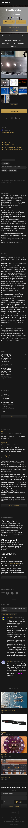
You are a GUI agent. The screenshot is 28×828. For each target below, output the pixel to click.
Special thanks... (5, 443)
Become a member (5, 788)
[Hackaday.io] (7, 2)
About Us (8, 816)
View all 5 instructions (14, 578)
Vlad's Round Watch (7, 755)
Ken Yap (9, 661)
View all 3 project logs (14, 505)
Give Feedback (5, 817)
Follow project (9, 22)
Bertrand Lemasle (8, 734)
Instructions (21, 43)
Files (20, 40)
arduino (4, 170)
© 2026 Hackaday (14, 824)
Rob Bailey (15, 17)
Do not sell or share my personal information (14, 821)
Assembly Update (6, 456)
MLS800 (3, 732)
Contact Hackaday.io (17, 816)
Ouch (2, 431)
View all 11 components (14, 417)
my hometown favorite (14, 563)
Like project (21, 22)
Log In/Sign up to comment (9, 614)
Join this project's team (7, 132)
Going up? (14, 812)
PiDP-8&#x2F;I (5, 777)
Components (6, 43)
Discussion (13, 46)
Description (8, 40)
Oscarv (6, 712)
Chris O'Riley (7, 757)
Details (15, 40)
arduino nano (12, 170)
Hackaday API (14, 819)
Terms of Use (14, 817)
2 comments (19, 458)
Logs (14, 43)
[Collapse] (12, 429)
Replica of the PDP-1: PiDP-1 (9, 710)
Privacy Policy (22, 817)
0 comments (19, 433)
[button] (24, 2)
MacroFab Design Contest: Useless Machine (11, 167)
